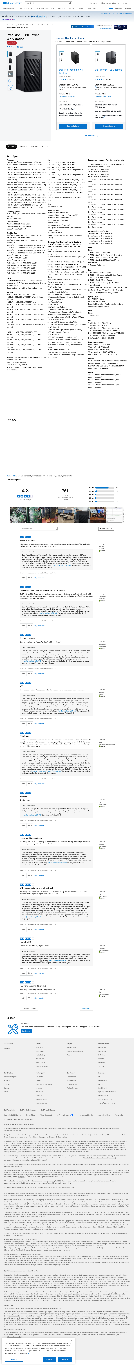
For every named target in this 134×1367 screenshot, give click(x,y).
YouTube (101, 1066)
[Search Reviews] (56, 528)
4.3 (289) (20, 47)
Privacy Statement (46, 1115)
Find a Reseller (71, 1080)
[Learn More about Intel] (120, 27)
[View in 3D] (10, 81)
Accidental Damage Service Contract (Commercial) (30, 1160)
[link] (105, 3)
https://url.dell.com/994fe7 (31, 917)
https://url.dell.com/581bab (61, 565)
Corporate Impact (41, 1099)
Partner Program (72, 1088)
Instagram (101, 1062)
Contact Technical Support (75, 1051)
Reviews (34, 147)
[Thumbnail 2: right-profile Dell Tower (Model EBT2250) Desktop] (97, 60)
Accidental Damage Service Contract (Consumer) (100, 1158)
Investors (39, 1088)
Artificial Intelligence (10, 1077)
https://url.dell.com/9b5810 (31, 661)
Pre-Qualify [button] (71, 96)
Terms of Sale (30, 1115)
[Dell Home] (7, 25)
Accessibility (119, 1115)
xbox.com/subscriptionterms (83, 1193)
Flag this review (39, 578)
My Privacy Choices (63, 1115)
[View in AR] (10, 88)
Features (23, 147)
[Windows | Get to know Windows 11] (82, 26)
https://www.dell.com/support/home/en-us (46, 771)
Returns (69, 1055)
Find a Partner (71, 1077)
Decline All (49, 1359)
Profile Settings (40, 1055)
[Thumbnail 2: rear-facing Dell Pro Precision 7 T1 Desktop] (61, 60)
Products (7, 1080)
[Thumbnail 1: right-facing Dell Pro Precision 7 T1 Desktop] (61, 54)
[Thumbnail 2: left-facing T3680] (10, 61)
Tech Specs (11, 147)
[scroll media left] (8, 515)
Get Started (26, 1031)
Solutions (7, 1084)
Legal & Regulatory (104, 1115)
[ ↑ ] (87, 1151)
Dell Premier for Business (123, 8)
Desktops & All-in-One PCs (20, 25)
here (20, 1208)
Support (45, 147)
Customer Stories (41, 1103)
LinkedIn (101, 1059)
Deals (6, 1092)
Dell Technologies (9, 1110)
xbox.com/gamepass (66, 1195)
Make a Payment (41, 1062)
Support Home (71, 1047)
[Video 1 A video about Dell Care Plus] (10, 74)
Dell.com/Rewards (13, 1337)
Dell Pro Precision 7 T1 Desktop (71, 71)
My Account (39, 1047)
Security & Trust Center (105, 1099)
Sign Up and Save (7, 19)
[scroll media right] (125, 515)
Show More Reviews (29, 1008)
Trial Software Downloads (106, 1103)
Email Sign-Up (102, 1088)
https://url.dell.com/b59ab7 (57, 863)
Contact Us (102, 1051)
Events (100, 1084)
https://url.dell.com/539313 (31, 815)
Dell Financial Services (48, 1110)
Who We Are (39, 1077)
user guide (49, 1170)
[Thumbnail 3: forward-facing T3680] (10, 67)
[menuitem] (26, 8)
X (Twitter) (101, 1055)
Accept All (65, 1359)
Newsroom (39, 1092)
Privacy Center (103, 1095)
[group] (29, 72)
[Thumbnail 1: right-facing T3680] (10, 54)
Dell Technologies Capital (44, 1084)
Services (7, 1088)
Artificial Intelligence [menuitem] (9, 8)
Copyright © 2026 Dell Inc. (12, 1115)
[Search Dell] (70, 3)
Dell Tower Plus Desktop (108, 69)
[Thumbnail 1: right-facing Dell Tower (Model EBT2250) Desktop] (97, 54)
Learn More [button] (63, 96)
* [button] (14, 292)
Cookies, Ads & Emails (86, 1115)
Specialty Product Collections (107, 1092)
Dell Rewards (102, 1080)
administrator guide (96, 1170)
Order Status (40, 1051)
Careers (38, 1080)
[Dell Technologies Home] (13, 3)
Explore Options (73, 126)
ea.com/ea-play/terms (81, 1195)
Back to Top (86, 1008)
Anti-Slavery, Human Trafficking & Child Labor (18, 1119)
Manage (14, 1359)
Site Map (7, 1048)
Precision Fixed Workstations (41, 25)
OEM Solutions (72, 1084)
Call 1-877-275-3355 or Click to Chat (116, 14)
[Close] (71, 1340)
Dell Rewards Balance (43, 1066)
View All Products (89, 136)
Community (102, 1047)
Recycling (39, 1095)
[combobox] (48, 3)
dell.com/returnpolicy (14, 1131)
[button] (94, 3)
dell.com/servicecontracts (78, 1151)
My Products (40, 1059)
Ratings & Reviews (13, 476)
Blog (99, 1077)
